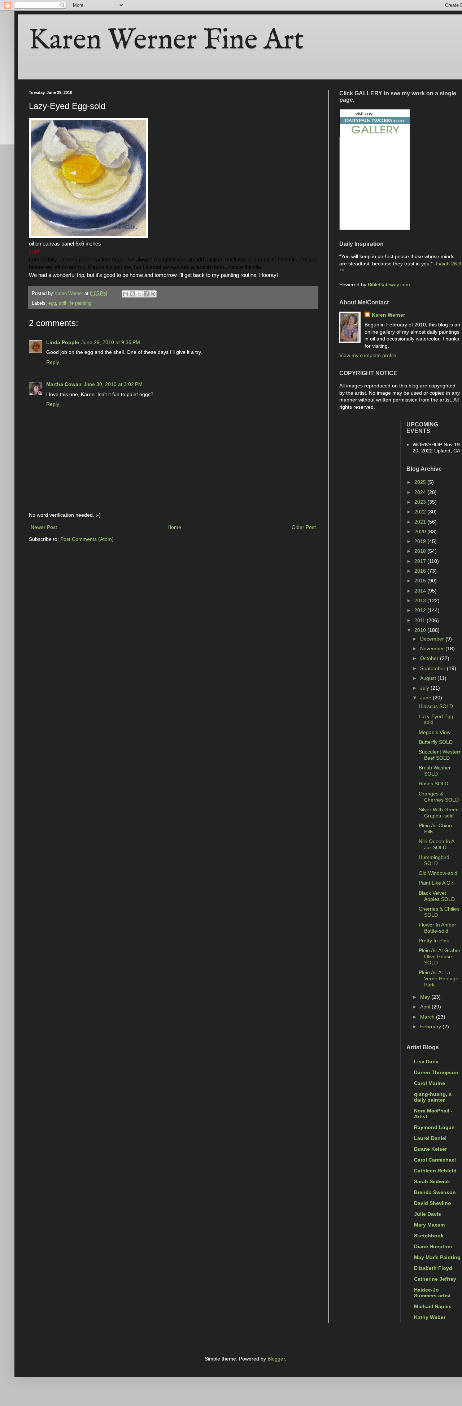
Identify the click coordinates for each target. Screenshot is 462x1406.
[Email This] (125, 294)
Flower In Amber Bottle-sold (437, 928)
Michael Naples (433, 1306)
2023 (420, 502)
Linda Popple (62, 342)
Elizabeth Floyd (433, 1268)
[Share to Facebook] (146, 294)
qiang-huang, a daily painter (433, 1097)
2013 (420, 600)
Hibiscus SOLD (436, 706)
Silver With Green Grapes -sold (439, 813)
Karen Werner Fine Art (166, 40)
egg (52, 303)
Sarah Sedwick (432, 1181)
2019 (420, 541)
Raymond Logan (434, 1127)
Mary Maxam (429, 1225)
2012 (420, 610)
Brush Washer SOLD (435, 771)
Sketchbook (429, 1235)
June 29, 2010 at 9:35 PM (110, 342)
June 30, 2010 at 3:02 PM (113, 384)
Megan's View (434, 732)
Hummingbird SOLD (434, 860)
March (428, 1017)
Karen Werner (388, 315)
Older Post (304, 527)
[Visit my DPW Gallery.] (375, 135)
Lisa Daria (426, 1061)
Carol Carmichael (435, 1160)
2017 (420, 561)
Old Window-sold (438, 873)
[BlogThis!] (132, 294)
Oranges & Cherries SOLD (439, 797)
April (426, 1007)
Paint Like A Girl (436, 883)
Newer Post (44, 527)
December (432, 639)
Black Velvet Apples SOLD (437, 896)
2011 (420, 620)
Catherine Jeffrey (435, 1279)
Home (174, 527)
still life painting (75, 303)
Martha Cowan (64, 384)
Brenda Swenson (435, 1192)
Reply (52, 362)
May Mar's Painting (437, 1257)
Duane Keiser (430, 1149)
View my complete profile (367, 355)
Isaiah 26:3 (448, 263)
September (433, 668)
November (432, 648)
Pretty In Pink (434, 940)
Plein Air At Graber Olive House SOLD (440, 956)
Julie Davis (427, 1214)
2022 (420, 512)
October (430, 658)
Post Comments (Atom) (87, 539)
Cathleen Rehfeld (435, 1170)
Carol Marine (429, 1083)
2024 (420, 492)
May (425, 997)
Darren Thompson (436, 1072)
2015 (420, 580)
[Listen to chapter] (341, 270)
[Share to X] (139, 294)
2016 (420, 571)
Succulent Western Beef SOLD (440, 755)
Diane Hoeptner (433, 1246)
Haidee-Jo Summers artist (432, 1292)
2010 (420, 630)
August (428, 678)
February (431, 1026)
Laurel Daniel (430, 1138)
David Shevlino (432, 1203)
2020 (420, 531)
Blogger (276, 1359)
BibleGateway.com (389, 284)
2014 (420, 591)
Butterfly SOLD (436, 742)
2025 (420, 482)
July (425, 688)
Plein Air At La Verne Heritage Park (438, 978)
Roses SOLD (433, 783)
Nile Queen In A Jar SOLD (436, 844)
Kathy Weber (429, 1317)
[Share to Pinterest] (153, 294)
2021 (420, 522)
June (426, 697)
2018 (420, 551)
